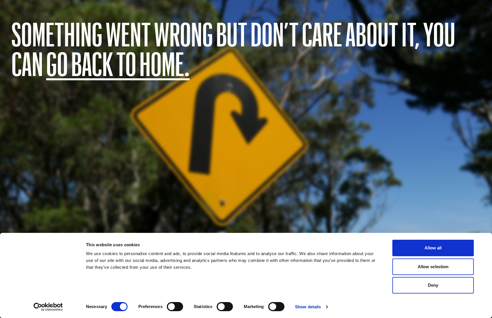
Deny (433, 285)
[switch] (175, 306)
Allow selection (433, 266)
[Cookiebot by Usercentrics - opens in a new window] (48, 307)
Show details (308, 306)
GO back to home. (118, 63)
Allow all (433, 247)
